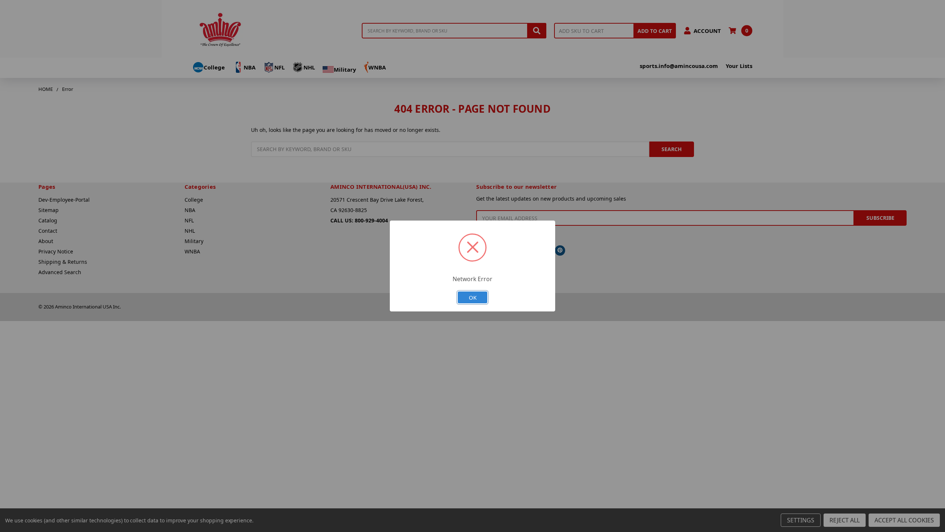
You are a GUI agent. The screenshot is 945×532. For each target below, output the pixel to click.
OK (473, 297)
